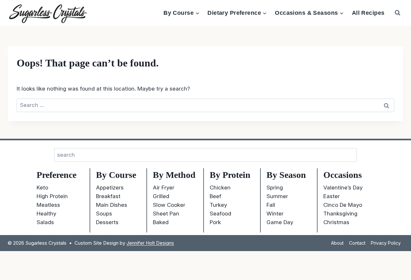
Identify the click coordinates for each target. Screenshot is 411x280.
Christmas (336, 222)
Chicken (220, 187)
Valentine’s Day (343, 187)
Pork (215, 222)
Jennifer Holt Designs (150, 243)
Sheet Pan (166, 213)
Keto (42, 187)
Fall (271, 205)
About (337, 243)
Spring (275, 187)
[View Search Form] (397, 13)
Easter (331, 196)
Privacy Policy (386, 243)
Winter (275, 213)
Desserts (107, 222)
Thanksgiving (340, 213)
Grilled (161, 196)
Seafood (220, 213)
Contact (357, 243)
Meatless (48, 205)
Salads (45, 222)
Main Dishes (111, 205)
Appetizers (110, 187)
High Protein (52, 196)
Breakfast (108, 196)
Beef (215, 196)
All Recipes (368, 13)
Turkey (218, 205)
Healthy (46, 213)
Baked (161, 222)
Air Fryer (163, 187)
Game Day (280, 222)
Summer (277, 196)
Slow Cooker (169, 205)
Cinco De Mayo (342, 205)
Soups (104, 213)
